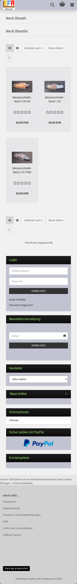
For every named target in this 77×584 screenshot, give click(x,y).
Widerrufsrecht (11, 508)
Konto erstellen (17, 299)
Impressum (9, 501)
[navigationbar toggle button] (72, 5)
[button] (10, 48)
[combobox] (33, 48)
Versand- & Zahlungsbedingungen (22, 514)
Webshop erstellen (25, 578)
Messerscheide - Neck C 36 (55, 99)
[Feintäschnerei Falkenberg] (7, 5)
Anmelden (38, 291)
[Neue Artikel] (66, 394)
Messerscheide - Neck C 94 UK (22, 99)
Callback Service (12, 534)
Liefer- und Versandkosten (18, 528)
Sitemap (13, 420)
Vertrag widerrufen (16, 568)
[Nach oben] (66, 578)
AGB (5, 521)
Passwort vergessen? (21, 305)
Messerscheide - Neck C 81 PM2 (22, 170)
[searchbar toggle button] (52, 5)
